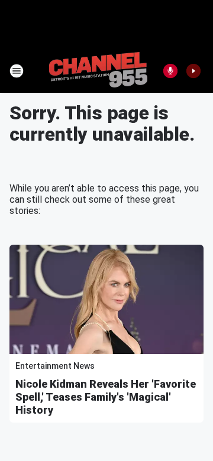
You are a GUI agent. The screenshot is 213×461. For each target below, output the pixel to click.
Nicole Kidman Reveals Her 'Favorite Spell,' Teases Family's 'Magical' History (105, 397)
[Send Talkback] (170, 71)
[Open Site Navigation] (16, 71)
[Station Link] (98, 71)
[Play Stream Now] (193, 71)
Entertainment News (55, 366)
